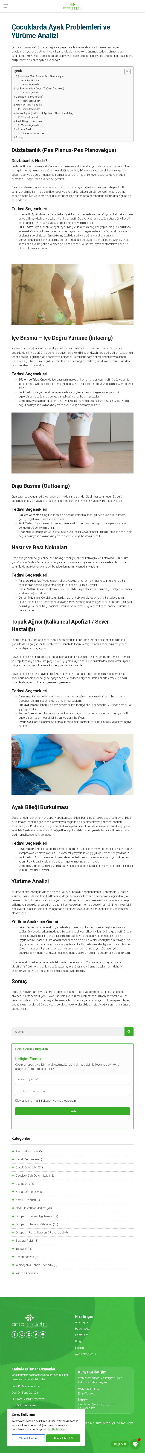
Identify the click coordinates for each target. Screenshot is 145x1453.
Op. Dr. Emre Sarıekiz (24, 1405)
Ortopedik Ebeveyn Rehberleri (34, 1224)
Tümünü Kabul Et (63, 1438)
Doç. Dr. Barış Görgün (24, 1392)
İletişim (79, 1347)
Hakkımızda (82, 1328)
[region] (46, 1427)
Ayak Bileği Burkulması (29, 121)
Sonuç (19, 137)
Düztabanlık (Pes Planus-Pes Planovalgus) (40, 76)
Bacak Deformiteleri (28, 1159)
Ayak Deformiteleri (27, 1151)
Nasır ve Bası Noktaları (29, 105)
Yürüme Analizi (24, 129)
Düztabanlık (23, 1183)
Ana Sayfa (81, 1322)
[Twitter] (36, 1334)
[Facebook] (14, 1334)
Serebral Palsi (24, 1240)
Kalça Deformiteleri (27, 1192)
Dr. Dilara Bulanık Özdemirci (28, 1399)
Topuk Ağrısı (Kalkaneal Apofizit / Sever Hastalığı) (44, 113)
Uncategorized (25, 1257)
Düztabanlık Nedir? (31, 80)
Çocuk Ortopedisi (26, 1167)
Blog (78, 1341)
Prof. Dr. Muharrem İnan (25, 1386)
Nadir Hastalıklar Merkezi (31, 1208)
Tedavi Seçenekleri (30, 84)
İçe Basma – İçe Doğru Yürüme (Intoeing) (40, 88)
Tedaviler (21, 1248)
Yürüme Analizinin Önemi (34, 133)
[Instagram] (22, 1334)
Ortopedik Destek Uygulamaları (35, 1216)
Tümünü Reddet (28, 1438)
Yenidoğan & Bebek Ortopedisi (34, 1265)
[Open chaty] (135, 1444)
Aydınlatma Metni (85, 1354)
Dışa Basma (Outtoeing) (29, 96)
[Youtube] (43, 1334)
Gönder (73, 1111)
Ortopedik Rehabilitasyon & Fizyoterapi (40, 1232)
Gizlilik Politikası (56, 1429)
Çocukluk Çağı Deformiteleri (33, 1175)
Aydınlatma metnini (30, 1100)
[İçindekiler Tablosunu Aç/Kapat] (126, 71)
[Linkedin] (29, 1334)
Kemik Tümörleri (26, 1200)
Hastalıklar (81, 1335)
